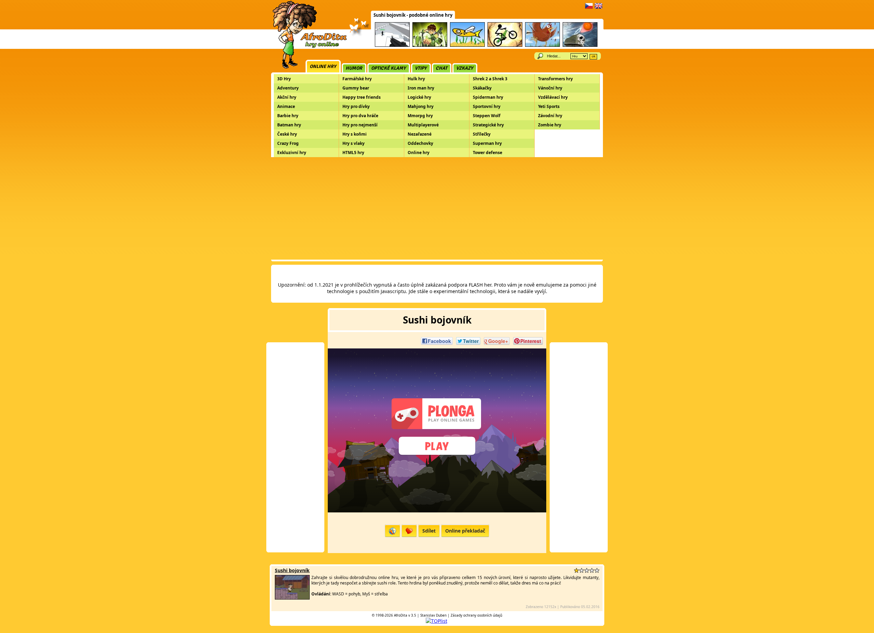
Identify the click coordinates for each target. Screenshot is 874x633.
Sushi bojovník (292, 570)
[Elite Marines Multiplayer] (392, 45)
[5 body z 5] (597, 570)
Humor (354, 68)
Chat (441, 68)
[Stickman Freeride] (505, 45)
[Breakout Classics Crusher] (580, 45)
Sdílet (429, 530)
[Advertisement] (437, 208)
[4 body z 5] (591, 570)
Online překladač (465, 530)
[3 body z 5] (586, 570)
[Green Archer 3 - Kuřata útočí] (542, 45)
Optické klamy (388, 68)
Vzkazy (464, 68)
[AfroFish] (467, 45)
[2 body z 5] (581, 570)
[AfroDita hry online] (307, 47)
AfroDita (400, 615)
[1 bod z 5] (576, 570)
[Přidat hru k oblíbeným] (409, 530)
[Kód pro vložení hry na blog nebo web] (392, 530)
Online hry (323, 66)
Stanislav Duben (433, 615)
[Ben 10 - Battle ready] (430, 45)
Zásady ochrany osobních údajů (476, 615)
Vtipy (421, 68)
